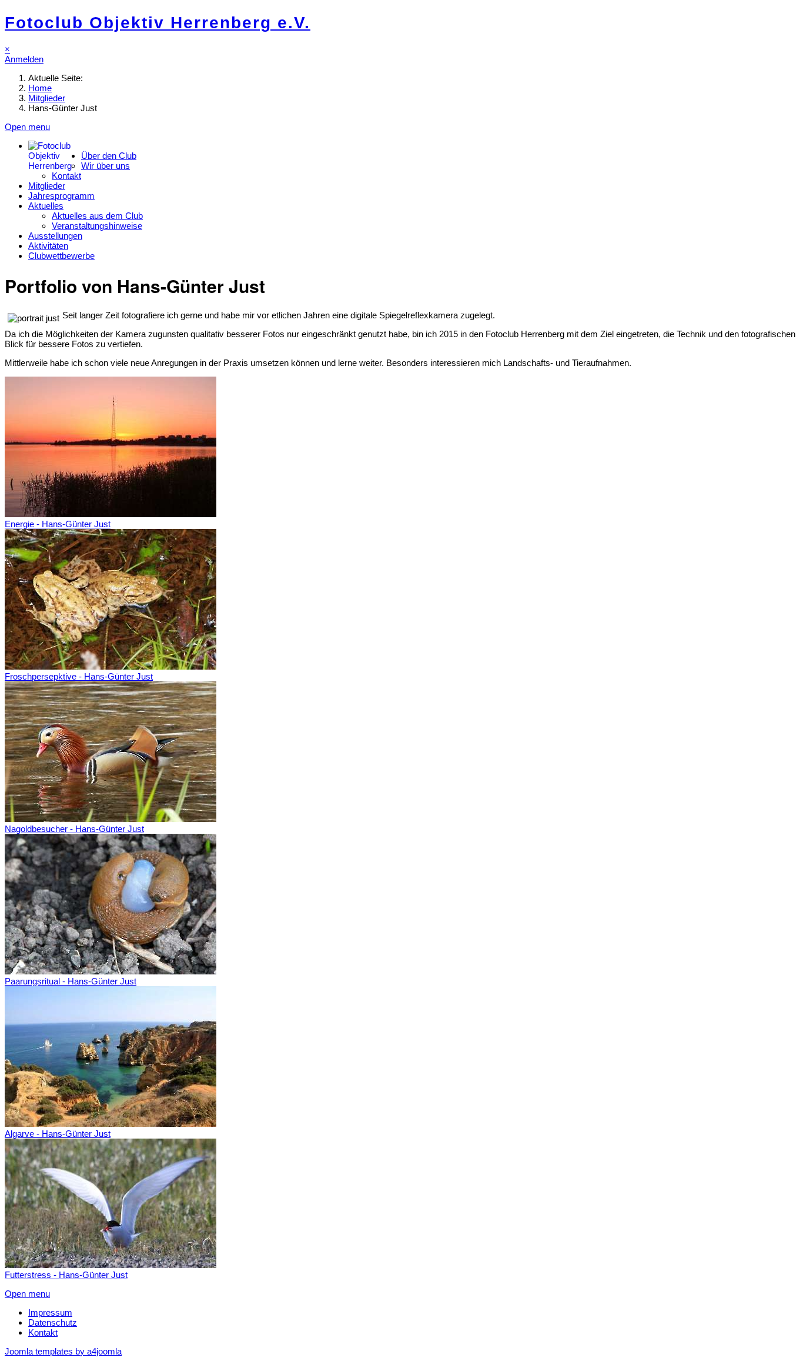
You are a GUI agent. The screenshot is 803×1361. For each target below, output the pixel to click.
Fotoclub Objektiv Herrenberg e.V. (157, 23)
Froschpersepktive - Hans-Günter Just (79, 676)
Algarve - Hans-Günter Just (58, 1134)
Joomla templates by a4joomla (63, 1351)
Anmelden (24, 59)
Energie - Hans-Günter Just (58, 524)
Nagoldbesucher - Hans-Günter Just (74, 829)
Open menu (27, 127)
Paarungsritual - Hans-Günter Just (70, 981)
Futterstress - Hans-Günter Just (66, 1275)
